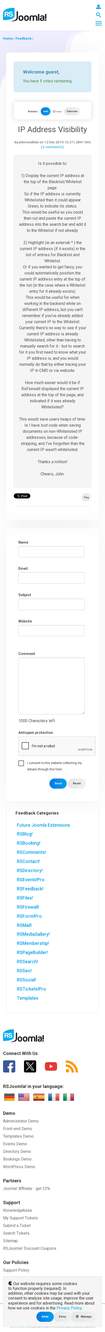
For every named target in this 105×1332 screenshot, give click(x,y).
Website (25, 621)
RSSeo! (24, 970)
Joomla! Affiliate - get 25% (26, 1188)
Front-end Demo (17, 1128)
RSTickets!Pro (31, 989)
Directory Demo (17, 1151)
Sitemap (10, 1240)
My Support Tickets (20, 1218)
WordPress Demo (19, 1166)
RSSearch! (27, 961)
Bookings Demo (17, 1159)
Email (23, 568)
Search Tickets (16, 1233)
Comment (26, 654)
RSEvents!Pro (31, 879)
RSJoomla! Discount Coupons (29, 1248)
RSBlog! (25, 834)
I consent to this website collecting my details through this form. (54, 763)
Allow (45, 1316)
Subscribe (72, 111)
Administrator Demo (21, 1121)
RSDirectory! (30, 870)
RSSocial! (26, 979)
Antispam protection (35, 733)
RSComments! (31, 852)
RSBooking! (28, 843)
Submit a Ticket (17, 1225)
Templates (27, 998)
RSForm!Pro (29, 916)
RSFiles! (25, 898)
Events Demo (15, 1143)
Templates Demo (18, 1136)
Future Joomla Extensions (43, 825)
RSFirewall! (28, 907)
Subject (24, 595)
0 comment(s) (53, 147)
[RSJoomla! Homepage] (24, 14)
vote (45, 111)
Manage (86, 1316)
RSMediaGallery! (33, 934)
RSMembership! (33, 943)
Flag (86, 497)
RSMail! (24, 925)
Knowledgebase (17, 1210)
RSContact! (28, 861)
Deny (62, 1316)
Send (58, 783)
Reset (77, 783)
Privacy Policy (69, 1308)
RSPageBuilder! (32, 952)
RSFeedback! (30, 888)
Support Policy (16, 1270)
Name (23, 542)
